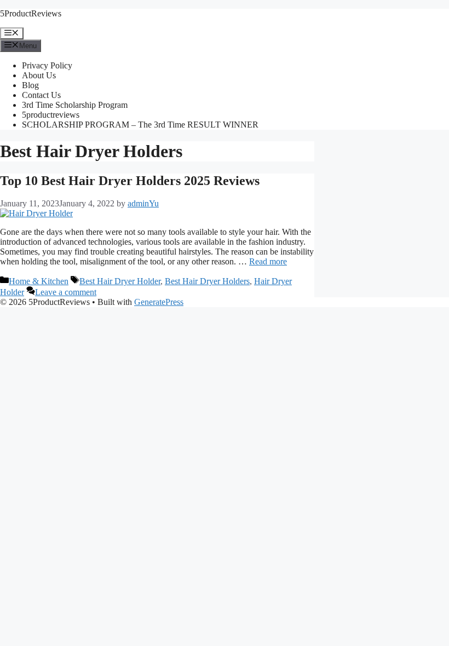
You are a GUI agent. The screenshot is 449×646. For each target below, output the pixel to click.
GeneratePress (158, 302)
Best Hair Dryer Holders (207, 281)
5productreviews (50, 114)
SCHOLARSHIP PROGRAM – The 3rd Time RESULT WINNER (140, 124)
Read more (268, 261)
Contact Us (41, 95)
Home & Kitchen (38, 281)
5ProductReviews (30, 13)
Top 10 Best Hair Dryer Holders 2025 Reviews (130, 181)
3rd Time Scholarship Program (75, 104)
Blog (30, 85)
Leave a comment (65, 292)
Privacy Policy (47, 65)
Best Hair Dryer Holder (119, 281)
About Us (39, 75)
